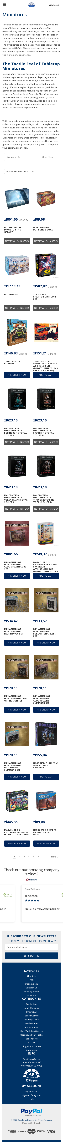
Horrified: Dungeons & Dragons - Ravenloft (46, 765)
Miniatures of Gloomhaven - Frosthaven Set (13, 631)
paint (45, 131)
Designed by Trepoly (31, 1123)
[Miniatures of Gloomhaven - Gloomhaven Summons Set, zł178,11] (46, 667)
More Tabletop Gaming (31, 1031)
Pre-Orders (31, 1004)
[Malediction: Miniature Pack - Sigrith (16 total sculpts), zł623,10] (46, 399)
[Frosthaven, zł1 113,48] (17, 265)
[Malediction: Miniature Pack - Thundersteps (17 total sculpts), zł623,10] (46, 466)
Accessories (31, 1027)
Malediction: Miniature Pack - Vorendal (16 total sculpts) (16, 498)
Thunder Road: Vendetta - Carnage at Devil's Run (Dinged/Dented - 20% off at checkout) (46, 366)
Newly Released (32, 1008)
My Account (31, 1091)
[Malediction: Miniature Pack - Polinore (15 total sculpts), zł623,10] (17, 399)
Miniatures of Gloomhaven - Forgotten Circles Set (44, 632)
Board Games (32, 1015)
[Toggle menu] (4, 4)
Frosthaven (11, 294)
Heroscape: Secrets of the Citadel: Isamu (44, 832)
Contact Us (31, 987)
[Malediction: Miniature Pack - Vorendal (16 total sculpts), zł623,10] (17, 466)
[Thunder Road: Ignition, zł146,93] (17, 332)
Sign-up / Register (31, 1095)
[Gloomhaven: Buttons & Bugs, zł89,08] (46, 198)
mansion (11, 55)
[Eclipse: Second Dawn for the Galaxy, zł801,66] (17, 198)
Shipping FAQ (31, 984)
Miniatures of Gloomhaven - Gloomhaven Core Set (15, 565)
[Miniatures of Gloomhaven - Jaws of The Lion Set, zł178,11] (17, 667)
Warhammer (31, 1023)
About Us (31, 976)
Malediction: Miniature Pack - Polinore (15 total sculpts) (15, 431)
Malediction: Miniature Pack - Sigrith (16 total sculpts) (43, 431)
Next (53, 857)
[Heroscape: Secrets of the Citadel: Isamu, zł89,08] (46, 801)
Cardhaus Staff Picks (31, 1035)
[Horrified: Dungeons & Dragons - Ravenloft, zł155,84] (46, 734)
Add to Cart (46, 374)
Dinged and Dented (32, 1046)
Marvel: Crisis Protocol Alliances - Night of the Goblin (17, 832)
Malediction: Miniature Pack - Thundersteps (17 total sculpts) (43, 498)
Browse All (31, 1012)
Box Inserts (32, 1038)
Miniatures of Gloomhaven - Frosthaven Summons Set (12, 766)
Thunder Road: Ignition (13, 362)
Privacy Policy (31, 991)
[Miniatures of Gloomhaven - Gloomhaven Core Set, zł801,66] (17, 533)
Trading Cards (31, 1019)
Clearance (31, 1050)
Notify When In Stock (17, 241)
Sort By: (9, 171)
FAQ (32, 980)
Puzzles (31, 1042)
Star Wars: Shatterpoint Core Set (44, 296)
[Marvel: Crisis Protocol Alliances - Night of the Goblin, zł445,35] (17, 801)
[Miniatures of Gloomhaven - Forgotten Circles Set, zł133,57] (46, 600)
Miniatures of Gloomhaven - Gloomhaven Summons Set (41, 699)
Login (31, 1099)
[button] (31, 157)
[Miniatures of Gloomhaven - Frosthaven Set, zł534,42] (17, 600)
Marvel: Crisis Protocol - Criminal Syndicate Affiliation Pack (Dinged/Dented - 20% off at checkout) (46, 568)
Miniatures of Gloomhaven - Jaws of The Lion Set (15, 698)
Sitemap (31, 995)
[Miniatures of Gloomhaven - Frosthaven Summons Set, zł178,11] (17, 734)
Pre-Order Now (17, 374)
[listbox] (24, 171)
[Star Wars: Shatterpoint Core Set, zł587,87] (46, 265)
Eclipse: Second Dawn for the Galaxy (13, 229)
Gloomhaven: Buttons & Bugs (43, 228)
